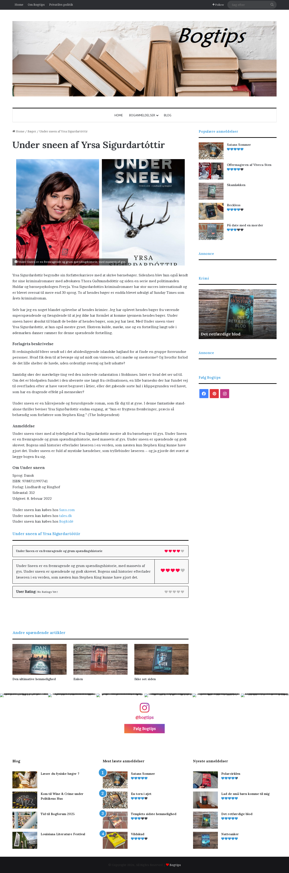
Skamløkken (236, 185)
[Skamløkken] (211, 191)
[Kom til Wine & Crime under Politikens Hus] (24, 800)
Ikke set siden (145, 679)
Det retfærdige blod (236, 814)
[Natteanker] (205, 840)
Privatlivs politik (61, 4)
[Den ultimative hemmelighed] (39, 659)
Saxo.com (67, 510)
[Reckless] (211, 211)
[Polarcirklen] (205, 779)
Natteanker (212, 334)
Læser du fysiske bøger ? (60, 774)
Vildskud (137, 834)
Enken (78, 679)
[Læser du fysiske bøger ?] (24, 779)
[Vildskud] (115, 840)
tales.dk (65, 516)
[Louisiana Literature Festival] (24, 840)
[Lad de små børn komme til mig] (205, 800)
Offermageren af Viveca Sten (249, 165)
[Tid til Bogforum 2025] (24, 820)
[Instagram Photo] (24, 718)
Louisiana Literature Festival (63, 834)
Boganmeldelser (142, 115)
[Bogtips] (144, 58)
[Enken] (100, 659)
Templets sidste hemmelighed (153, 814)
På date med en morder (245, 225)
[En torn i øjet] (115, 800)
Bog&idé (66, 521)
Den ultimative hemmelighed (34, 679)
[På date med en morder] (211, 231)
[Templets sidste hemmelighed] (115, 820)
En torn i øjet (141, 794)
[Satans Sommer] (211, 150)
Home (19, 4)
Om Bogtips (36, 4)
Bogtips (175, 865)
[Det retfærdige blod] (205, 820)
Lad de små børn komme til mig (245, 794)
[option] (238, 314)
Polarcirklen (230, 774)
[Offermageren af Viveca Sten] (211, 171)
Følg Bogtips (144, 728)
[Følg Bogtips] (144, 710)
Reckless (233, 205)
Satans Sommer (239, 145)
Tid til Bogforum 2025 (58, 814)
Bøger (32, 131)
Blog (167, 115)
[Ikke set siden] (161, 659)
